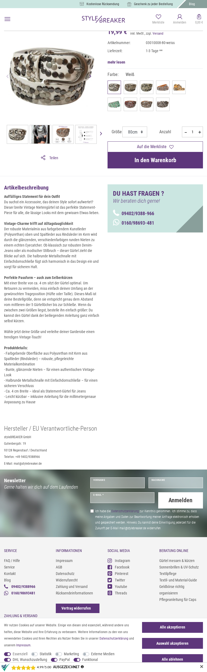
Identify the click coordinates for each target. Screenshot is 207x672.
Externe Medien (103, 654)
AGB (59, 567)
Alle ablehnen (172, 659)
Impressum (64, 560)
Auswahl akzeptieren (172, 643)
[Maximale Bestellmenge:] (199, 132)
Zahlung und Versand (72, 586)
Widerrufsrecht (67, 580)
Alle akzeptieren (172, 627)
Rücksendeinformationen (74, 593)
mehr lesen (116, 62)
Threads (121, 593)
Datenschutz (65, 573)
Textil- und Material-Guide (178, 580)
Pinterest (121, 573)
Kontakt (10, 573)
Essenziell (20, 654)
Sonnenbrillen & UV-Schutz (179, 567)
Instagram (122, 560)
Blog (192, 4)
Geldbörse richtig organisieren (171, 589)
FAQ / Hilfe (12, 560)
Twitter (120, 580)
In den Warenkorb (155, 160)
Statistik (45, 654)
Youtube (121, 586)
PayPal (64, 659)
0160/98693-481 (138, 223)
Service (9, 567)
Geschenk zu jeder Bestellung (153, 4)
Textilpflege (168, 573)
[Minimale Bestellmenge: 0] (185, 132)
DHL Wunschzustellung (30, 659)
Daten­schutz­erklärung (113, 638)
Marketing (71, 654)
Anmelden (180, 500)
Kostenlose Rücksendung (103, 4)
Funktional (90, 659)
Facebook (122, 567)
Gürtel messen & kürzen (177, 560)
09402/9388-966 (138, 213)
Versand (158, 33)
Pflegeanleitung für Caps (177, 599)
